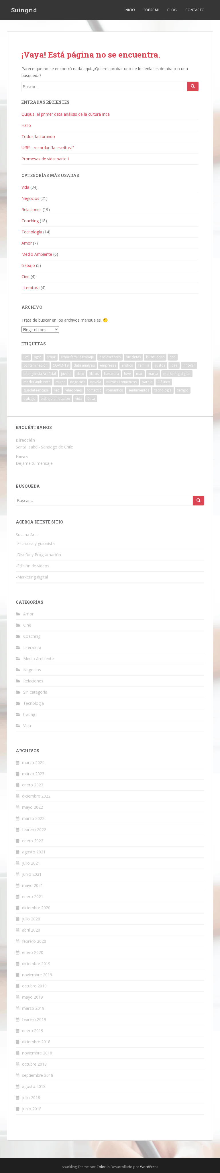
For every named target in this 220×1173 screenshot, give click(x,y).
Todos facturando (38, 136)
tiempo (182, 390)
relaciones (73, 390)
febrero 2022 (34, 829)
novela (95, 381)
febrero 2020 (34, 941)
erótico (127, 365)
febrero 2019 (34, 1019)
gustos (159, 365)
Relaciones (31, 209)
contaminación (35, 365)
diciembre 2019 (36, 963)
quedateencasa (36, 390)
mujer (60, 381)
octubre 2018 (34, 1064)
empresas (108, 365)
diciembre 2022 (36, 796)
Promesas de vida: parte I (45, 159)
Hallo (26, 125)
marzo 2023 (33, 773)
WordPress (149, 1166)
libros (94, 373)
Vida (25, 187)
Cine (25, 276)
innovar (189, 365)
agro (38, 357)
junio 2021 (32, 874)
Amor (26, 243)
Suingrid (24, 10)
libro (80, 373)
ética (91, 398)
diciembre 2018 (36, 1041)
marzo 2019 (33, 1008)
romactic (94, 390)
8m (26, 357)
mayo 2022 (32, 807)
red (57, 390)
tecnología (163, 390)
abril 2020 (31, 930)
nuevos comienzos (121, 381)
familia (143, 365)
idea (174, 365)
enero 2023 (32, 785)
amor (51, 357)
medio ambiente (36, 381)
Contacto (195, 9)
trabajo (28, 265)
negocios (77, 381)
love (127, 373)
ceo (173, 357)
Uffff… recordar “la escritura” (47, 147)
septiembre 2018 (37, 1075)
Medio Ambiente (36, 254)
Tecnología (31, 232)
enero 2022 (32, 840)
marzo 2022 (33, 818)
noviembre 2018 (37, 1053)
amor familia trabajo (77, 357)
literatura (111, 373)
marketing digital (176, 373)
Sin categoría (35, 692)
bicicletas (133, 357)
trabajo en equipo (55, 398)
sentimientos (138, 390)
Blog (172, 9)
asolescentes (110, 357)
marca (153, 373)
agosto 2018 (34, 1086)
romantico (114, 390)
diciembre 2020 (36, 907)
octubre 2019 (34, 986)
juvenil (66, 373)
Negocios (30, 198)
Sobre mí (151, 9)
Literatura (30, 287)
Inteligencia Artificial (39, 373)
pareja (147, 381)
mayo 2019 (32, 997)
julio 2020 (31, 919)
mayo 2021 (32, 885)
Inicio (130, 9)
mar (139, 373)
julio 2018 (31, 1097)
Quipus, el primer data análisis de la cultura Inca (65, 114)
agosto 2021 (34, 852)
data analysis (84, 365)
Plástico (164, 381)
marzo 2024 (33, 762)
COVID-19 (60, 365)
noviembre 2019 (37, 974)
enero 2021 (32, 896)
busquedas (155, 357)
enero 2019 (32, 1030)
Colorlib (103, 1166)
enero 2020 (32, 952)
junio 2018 (32, 1108)
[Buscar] (193, 86)
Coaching (30, 220)
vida (78, 398)
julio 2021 (31, 863)
